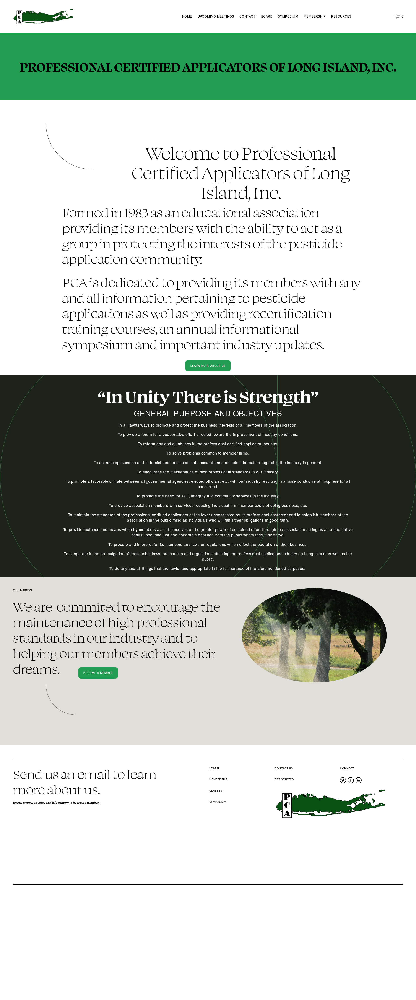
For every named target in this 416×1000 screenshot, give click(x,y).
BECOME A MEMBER (98, 673)
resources (341, 16)
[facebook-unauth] (351, 780)
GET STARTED (284, 779)
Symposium (288, 16)
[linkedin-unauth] (359, 780)
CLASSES (215, 790)
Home (187, 16)
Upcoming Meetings (215, 16)
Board (267, 16)
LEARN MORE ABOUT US (207, 366)
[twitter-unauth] (343, 780)
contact (247, 16)
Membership (315, 16)
